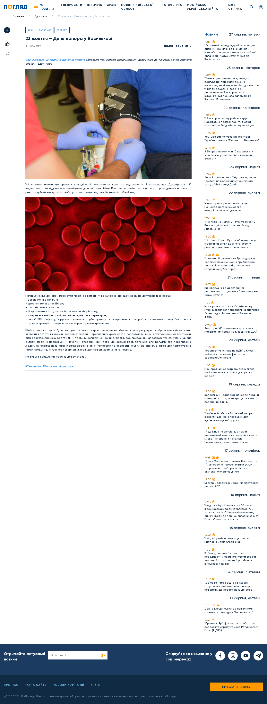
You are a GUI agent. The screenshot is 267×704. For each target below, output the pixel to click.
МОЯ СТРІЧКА (235, 7)
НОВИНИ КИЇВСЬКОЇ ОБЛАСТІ (137, 7)
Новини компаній (68, 685)
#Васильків (50, 366)
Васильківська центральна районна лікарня (55, 59)
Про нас (11, 685)
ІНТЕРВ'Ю (94, 5)
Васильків (45, 30)
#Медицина (33, 366)
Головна (18, 16)
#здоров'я (66, 366)
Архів (111, 5)
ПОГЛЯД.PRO (172, 5)
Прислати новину (236, 686)
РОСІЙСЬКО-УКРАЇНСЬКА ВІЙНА (202, 7)
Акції (31, 30)
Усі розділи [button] (46, 7)
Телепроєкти (70, 5)
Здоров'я (41, 16)
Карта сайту (36, 685)
